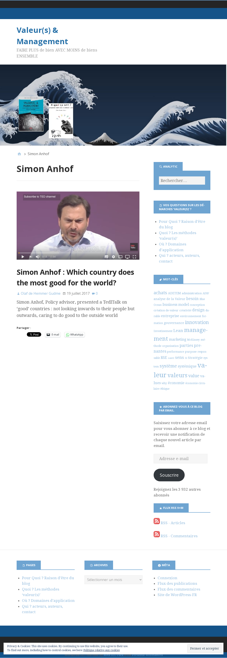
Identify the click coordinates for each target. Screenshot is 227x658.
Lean (178, 330)
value (193, 375)
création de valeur (166, 310)
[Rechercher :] (182, 180)
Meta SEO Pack (113, 655)
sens (179, 357)
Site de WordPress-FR (177, 595)
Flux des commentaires (179, 589)
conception (197, 304)
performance (175, 351)
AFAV (206, 293)
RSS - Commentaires (179, 536)
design (198, 310)
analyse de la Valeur (169, 299)
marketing (177, 339)
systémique (187, 366)
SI (186, 358)
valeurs (177, 375)
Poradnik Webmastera (147, 655)
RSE (164, 358)
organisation (170, 346)
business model (175, 304)
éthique (164, 388)
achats (160, 292)
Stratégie (195, 358)
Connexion (167, 578)
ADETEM (174, 293)
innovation (197, 322)
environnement (190, 316)
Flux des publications (177, 583)
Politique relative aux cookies (101, 650)
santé (171, 358)
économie (176, 383)
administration (192, 293)
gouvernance (174, 323)
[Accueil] (19, 153)
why (164, 383)
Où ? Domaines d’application (48, 600)
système (168, 366)
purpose (191, 351)
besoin (192, 298)
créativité (185, 310)
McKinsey (193, 339)
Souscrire (169, 475)
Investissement (163, 331)
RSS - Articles (172, 523)
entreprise (170, 316)
